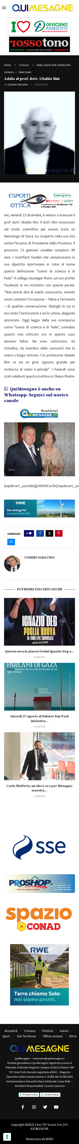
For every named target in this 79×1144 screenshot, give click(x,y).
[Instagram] (34, 1107)
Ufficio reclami (53, 1036)
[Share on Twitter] (49, 533)
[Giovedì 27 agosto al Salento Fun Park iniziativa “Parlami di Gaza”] (39, 687)
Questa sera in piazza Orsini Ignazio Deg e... (39, 651)
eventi (64, 1031)
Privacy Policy (30, 1094)
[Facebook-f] (23, 1107)
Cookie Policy (51, 1094)
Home (7, 65)
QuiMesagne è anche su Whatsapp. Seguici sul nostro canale (36, 395)
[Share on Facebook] (40, 533)
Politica (47, 1031)
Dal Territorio (26, 1036)
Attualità (11, 1031)
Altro (73, 1036)
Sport (6, 1036)
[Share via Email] (11, 542)
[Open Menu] (4, 8)
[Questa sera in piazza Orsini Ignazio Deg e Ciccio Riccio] (39, 622)
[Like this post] (30, 533)
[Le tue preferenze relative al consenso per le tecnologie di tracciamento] (7, 1137)
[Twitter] (45, 1107)
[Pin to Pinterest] (59, 533)
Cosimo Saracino (18, 84)
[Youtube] (56, 1107)
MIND (49, 1139)
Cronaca (24, 65)
